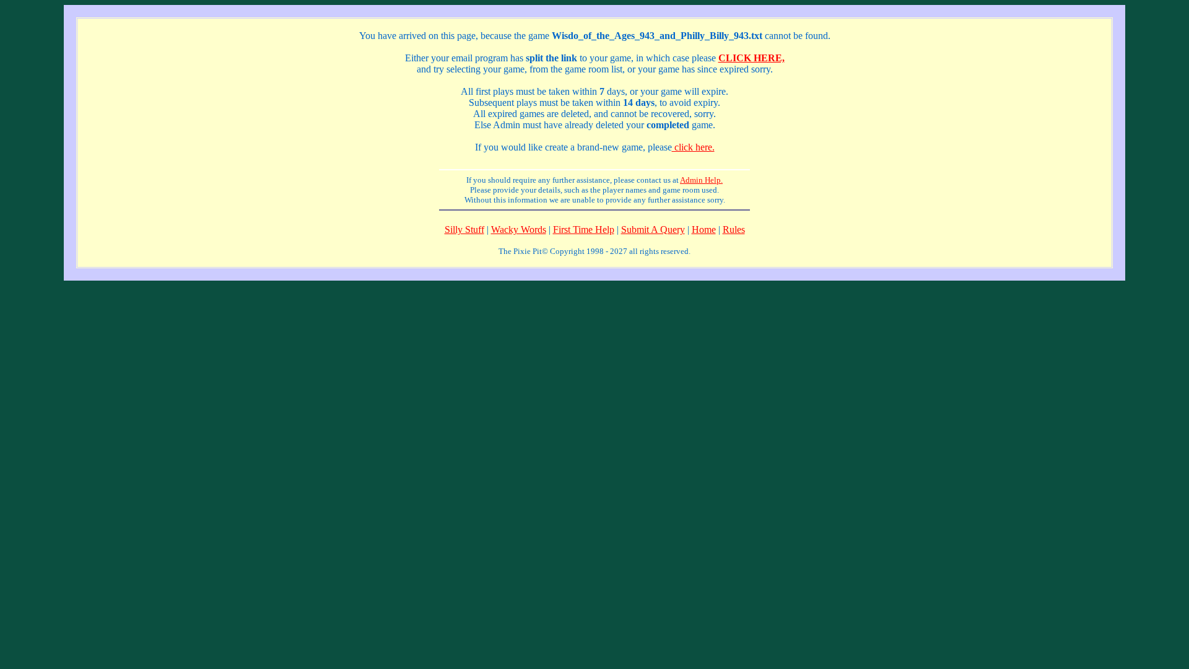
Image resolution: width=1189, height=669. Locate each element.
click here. (693, 147)
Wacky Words (518, 229)
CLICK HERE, (751, 58)
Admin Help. (701, 180)
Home (704, 229)
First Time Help (583, 229)
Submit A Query (653, 229)
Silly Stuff (464, 229)
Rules (734, 229)
